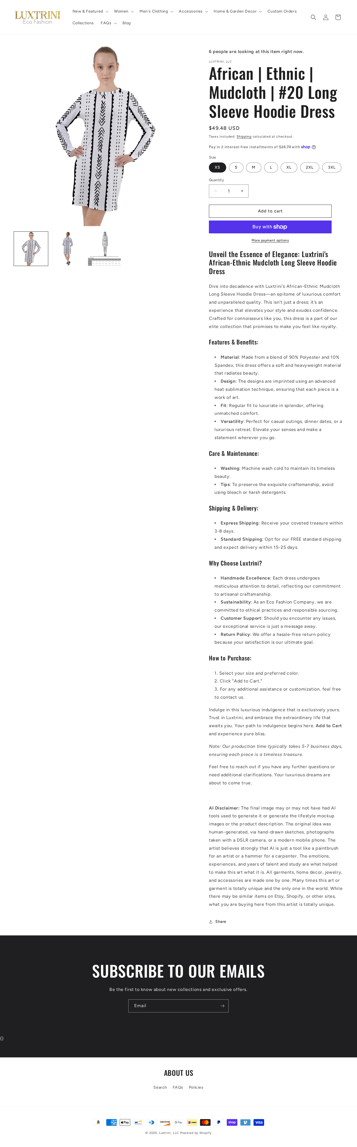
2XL (309, 167)
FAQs (178, 1087)
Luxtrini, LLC (169, 1133)
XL (288, 167)
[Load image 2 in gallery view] (68, 249)
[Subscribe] (222, 1005)
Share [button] (220, 921)
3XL (332, 167)
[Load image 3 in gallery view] (105, 249)
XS (217, 167)
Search (160, 1087)
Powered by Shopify (196, 1133)
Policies (196, 1087)
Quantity (216, 180)
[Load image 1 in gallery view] (31, 249)
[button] (90, 11)
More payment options (270, 240)
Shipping (244, 136)
